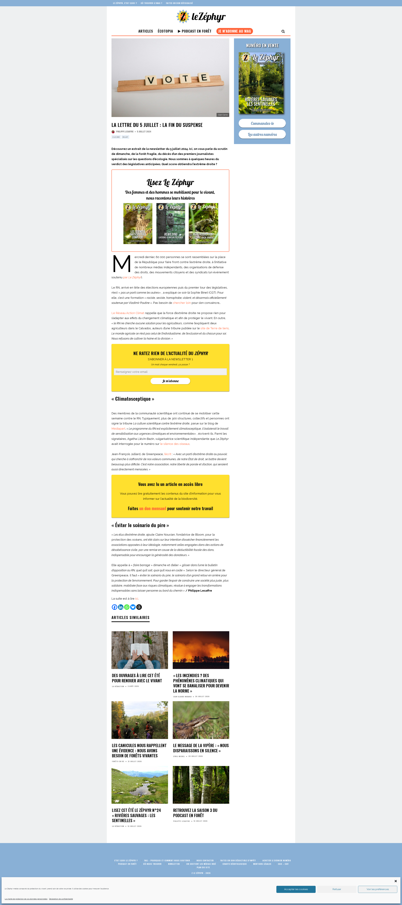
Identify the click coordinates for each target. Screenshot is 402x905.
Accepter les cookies (296, 889)
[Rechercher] (283, 31)
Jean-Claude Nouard (182, 696)
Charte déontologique (235, 864)
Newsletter (174, 864)
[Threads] (139, 607)
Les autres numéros (262, 134)
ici (136, 598)
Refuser (337, 889)
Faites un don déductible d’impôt (238, 860)
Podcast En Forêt (196, 30)
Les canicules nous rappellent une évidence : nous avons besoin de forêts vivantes (139, 750)
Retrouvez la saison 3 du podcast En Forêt (195, 812)
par (132, 277)
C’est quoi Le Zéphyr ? (126, 860)
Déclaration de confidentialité (61, 899)
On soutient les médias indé (201, 864)
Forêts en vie (118, 761)
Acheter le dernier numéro (277, 860)
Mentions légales (262, 864)
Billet (125, 137)
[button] (395, 881)
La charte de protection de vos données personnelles (26, 899)
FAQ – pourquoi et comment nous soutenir (167, 860)
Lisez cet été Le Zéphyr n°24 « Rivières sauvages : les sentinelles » (136, 815)
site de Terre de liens (215, 328)
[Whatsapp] (127, 607)
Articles (145, 30)
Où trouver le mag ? (151, 3)
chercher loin (182, 302)
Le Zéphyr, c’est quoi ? (125, 3)
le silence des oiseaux (175, 444)
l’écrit (167, 454)
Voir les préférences (378, 889)
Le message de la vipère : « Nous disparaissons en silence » (201, 747)
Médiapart (118, 428)
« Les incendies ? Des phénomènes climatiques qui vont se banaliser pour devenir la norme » (201, 683)
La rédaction (118, 686)
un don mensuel (153, 508)
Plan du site (203, 867)
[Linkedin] (120, 607)
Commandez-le (262, 123)
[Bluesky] (133, 607)
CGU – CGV (283, 864)
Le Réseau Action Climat (127, 313)
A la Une (116, 137)
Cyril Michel (179, 756)
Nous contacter (205, 860)
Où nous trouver (152, 864)
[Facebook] (114, 607)
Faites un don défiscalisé (179, 3)
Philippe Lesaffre (124, 131)
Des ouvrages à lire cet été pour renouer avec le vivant (137, 677)
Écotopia (165, 30)
